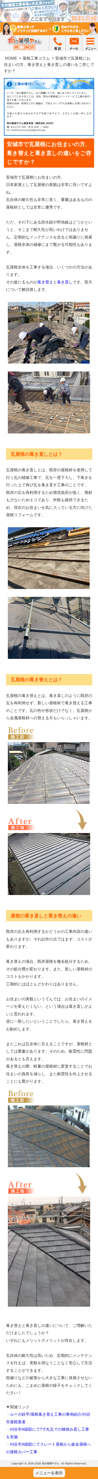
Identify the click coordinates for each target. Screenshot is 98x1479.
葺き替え (45, 282)
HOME (11, 58)
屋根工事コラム (36, 58)
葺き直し (65, 282)
